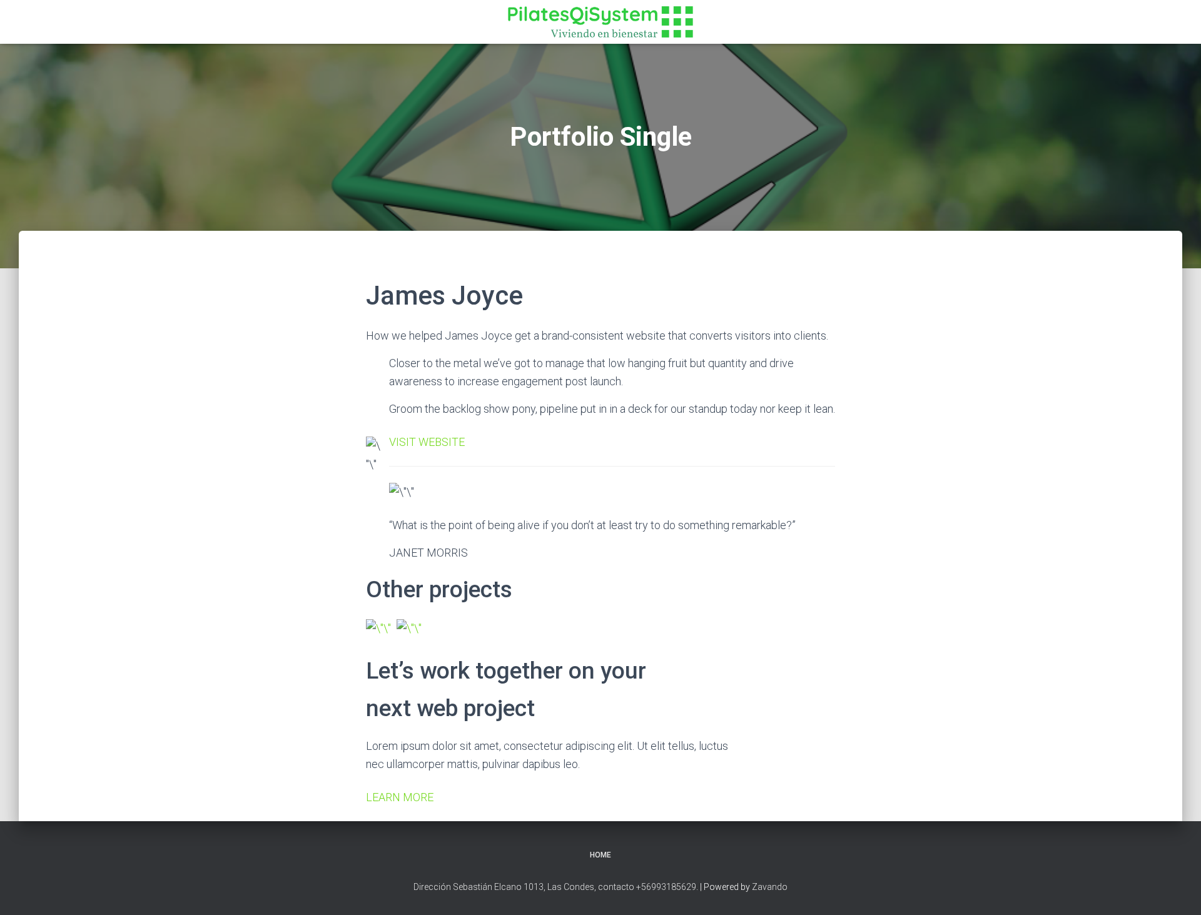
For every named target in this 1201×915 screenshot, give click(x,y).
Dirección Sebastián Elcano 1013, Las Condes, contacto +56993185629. (555, 887)
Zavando (770, 887)
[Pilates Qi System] (600, 22)
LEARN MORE (399, 797)
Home (600, 855)
